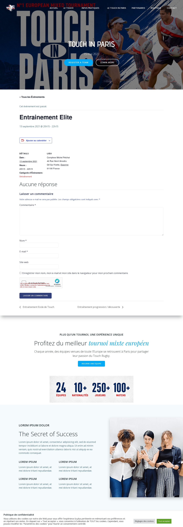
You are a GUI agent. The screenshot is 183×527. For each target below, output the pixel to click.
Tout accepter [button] (164, 521)
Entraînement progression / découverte (99, 307)
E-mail (23, 251)
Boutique (156, 8)
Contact (172, 8)
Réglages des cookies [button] (144, 521)
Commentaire (27, 205)
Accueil (54, 8)
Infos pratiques (90, 8)
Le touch (68, 8)
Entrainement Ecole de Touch (38, 307)
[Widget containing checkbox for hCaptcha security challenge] (41, 282)
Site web (23, 262)
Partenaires (138, 8)
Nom (23, 240)
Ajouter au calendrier (36, 140)
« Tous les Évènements (32, 97)
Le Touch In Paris (116, 8)
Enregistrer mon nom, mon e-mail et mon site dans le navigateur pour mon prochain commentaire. (75, 273)
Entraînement (25, 176)
